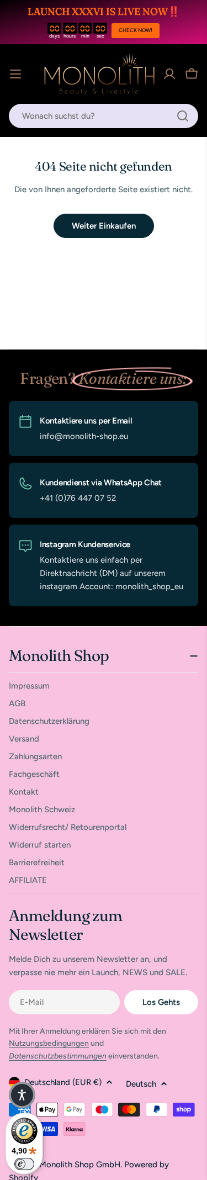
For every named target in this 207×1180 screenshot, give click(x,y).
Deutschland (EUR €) (63, 1082)
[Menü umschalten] (15, 74)
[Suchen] (182, 116)
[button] (22, 1095)
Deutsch (141, 1084)
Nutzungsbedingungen (49, 1043)
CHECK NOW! (135, 30)
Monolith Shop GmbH (79, 1165)
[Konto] (169, 74)
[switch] (24, 1164)
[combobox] (103, 116)
